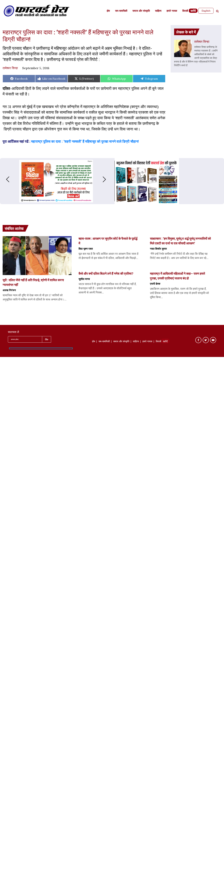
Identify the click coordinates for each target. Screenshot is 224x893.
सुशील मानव (84, 279)
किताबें (185, 11)
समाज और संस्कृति (141, 11)
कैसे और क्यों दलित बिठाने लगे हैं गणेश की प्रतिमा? (106, 273)
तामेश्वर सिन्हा (10, 68)
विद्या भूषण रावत (86, 248)
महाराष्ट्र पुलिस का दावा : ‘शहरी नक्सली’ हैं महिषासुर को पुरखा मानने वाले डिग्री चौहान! (85, 141)
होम (108, 11)
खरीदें (193, 11)
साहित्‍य (158, 11)
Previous (4, 179)
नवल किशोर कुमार (158, 248)
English (206, 10)
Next (107, 179)
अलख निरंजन (9, 290)
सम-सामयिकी (121, 11)
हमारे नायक (172, 11)
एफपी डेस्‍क (155, 283)
